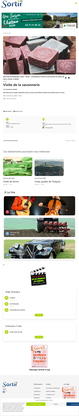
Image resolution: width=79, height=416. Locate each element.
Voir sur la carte (49, 127)
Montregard (14, 304)
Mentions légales (50, 391)
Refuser (56, 404)
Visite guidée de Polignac (48, 181)
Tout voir (39, 315)
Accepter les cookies (36, 404)
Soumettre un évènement (53, 388)
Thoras (12, 298)
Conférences (37, 391)
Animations (37, 388)
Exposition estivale (71, 140)
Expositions (37, 394)
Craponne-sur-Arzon (17, 310)
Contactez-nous (50, 394)
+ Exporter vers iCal (18, 111)
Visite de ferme (11, 181)
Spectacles (37, 398)
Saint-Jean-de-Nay (16, 332)
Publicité (48, 398)
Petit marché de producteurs (10, 140)
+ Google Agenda (7, 111)
